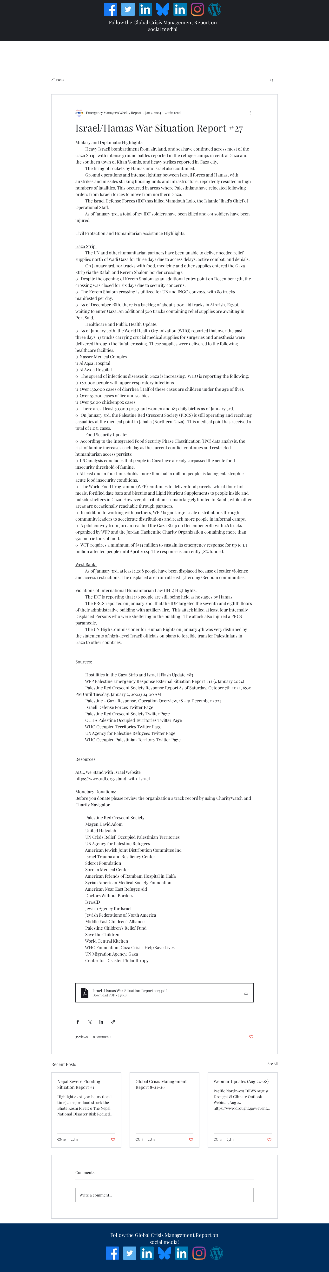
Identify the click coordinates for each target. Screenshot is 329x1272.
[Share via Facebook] (77, 1022)
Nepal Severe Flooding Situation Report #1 (78, 1084)
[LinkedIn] (145, 9)
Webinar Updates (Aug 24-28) (241, 1081)
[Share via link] (113, 1022)
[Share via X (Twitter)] (89, 1022)
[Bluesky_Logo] (162, 9)
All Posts (57, 79)
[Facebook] (110, 9)
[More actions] (251, 113)
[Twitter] (128, 9)
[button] (271, 80)
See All (273, 1063)
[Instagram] (197, 9)
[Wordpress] (214, 9)
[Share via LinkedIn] (101, 1022)
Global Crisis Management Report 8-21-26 (161, 1084)
